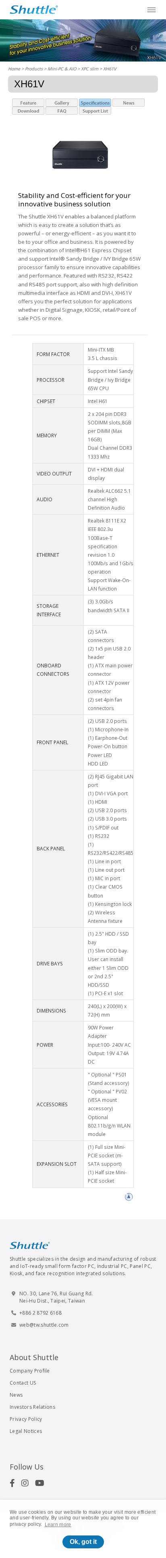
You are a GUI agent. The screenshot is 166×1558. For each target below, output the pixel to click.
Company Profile (30, 1370)
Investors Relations (32, 1407)
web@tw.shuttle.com (44, 1324)
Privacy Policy (26, 1419)
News (16, 1394)
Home (14, 69)
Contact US (23, 1382)
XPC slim (89, 69)
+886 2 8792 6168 (40, 1312)
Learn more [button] (58, 1524)
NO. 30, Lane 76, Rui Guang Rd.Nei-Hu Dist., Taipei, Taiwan (56, 1297)
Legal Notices (26, 1431)
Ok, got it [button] (83, 1541)
